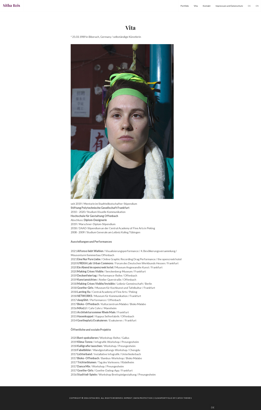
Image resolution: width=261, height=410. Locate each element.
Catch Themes (184, 398)
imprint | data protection (138, 398)
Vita (196, 6)
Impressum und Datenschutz (229, 6)
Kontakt (207, 6)
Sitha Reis (11, 5)
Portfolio (184, 6)
